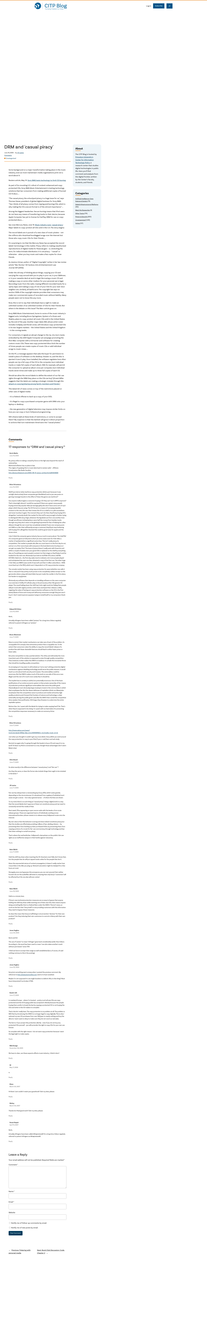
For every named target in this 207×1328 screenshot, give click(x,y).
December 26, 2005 (16, 1048)
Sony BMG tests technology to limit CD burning (47, 180)
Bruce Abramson (15, 635)
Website (12, 1212)
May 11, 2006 (13, 1067)
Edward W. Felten (15, 609)
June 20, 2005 (14, 933)
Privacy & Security (81, 217)
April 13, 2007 (13, 1125)
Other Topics (79, 213)
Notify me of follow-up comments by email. (29, 1223)
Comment (13, 1165)
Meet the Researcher (82, 210)
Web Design (13, 1046)
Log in (148, 6)
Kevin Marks (13, 453)
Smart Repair (14, 1123)
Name (12, 1191)
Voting (77, 223)
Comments (8, 155)
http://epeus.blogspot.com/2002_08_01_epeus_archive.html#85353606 (33, 473)
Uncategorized (11, 158)
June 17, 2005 (14, 637)
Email (11, 1202)
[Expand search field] (169, 6)
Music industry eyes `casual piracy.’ (49, 225)
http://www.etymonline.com (27, 975)
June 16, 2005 (14, 456)
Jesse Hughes (14, 930)
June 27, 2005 (14, 995)
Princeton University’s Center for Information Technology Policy (84, 160)
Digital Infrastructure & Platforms (86, 204)
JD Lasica (20, 153)
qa (10, 1065)
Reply (11, 478)
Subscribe (159, 6)
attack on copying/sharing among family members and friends (34, 384)
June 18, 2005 (14, 891)
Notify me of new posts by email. (24, 1228)
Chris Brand (13, 760)
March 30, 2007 (14, 1087)
